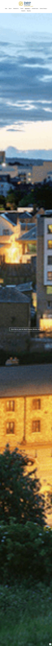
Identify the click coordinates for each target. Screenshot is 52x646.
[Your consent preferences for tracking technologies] (50, 644)
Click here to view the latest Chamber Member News (26, 329)
